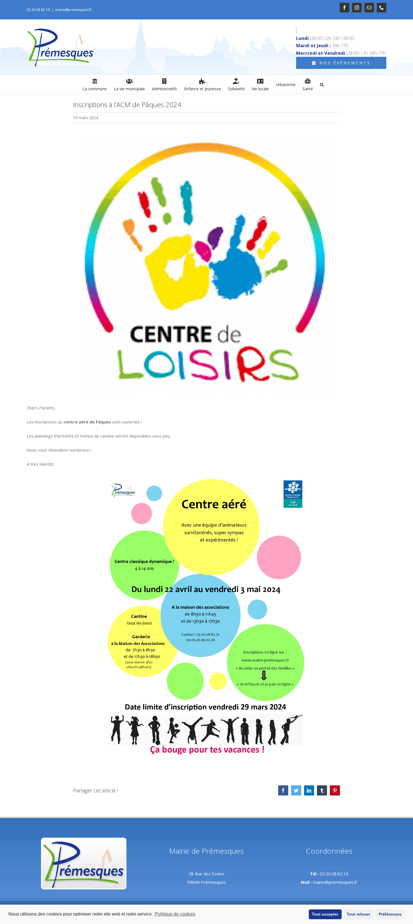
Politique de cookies (175, 914)
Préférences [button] (390, 914)
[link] (344, 7)
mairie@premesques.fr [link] (73, 9)
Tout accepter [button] (325, 914)
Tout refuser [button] (358, 914)
